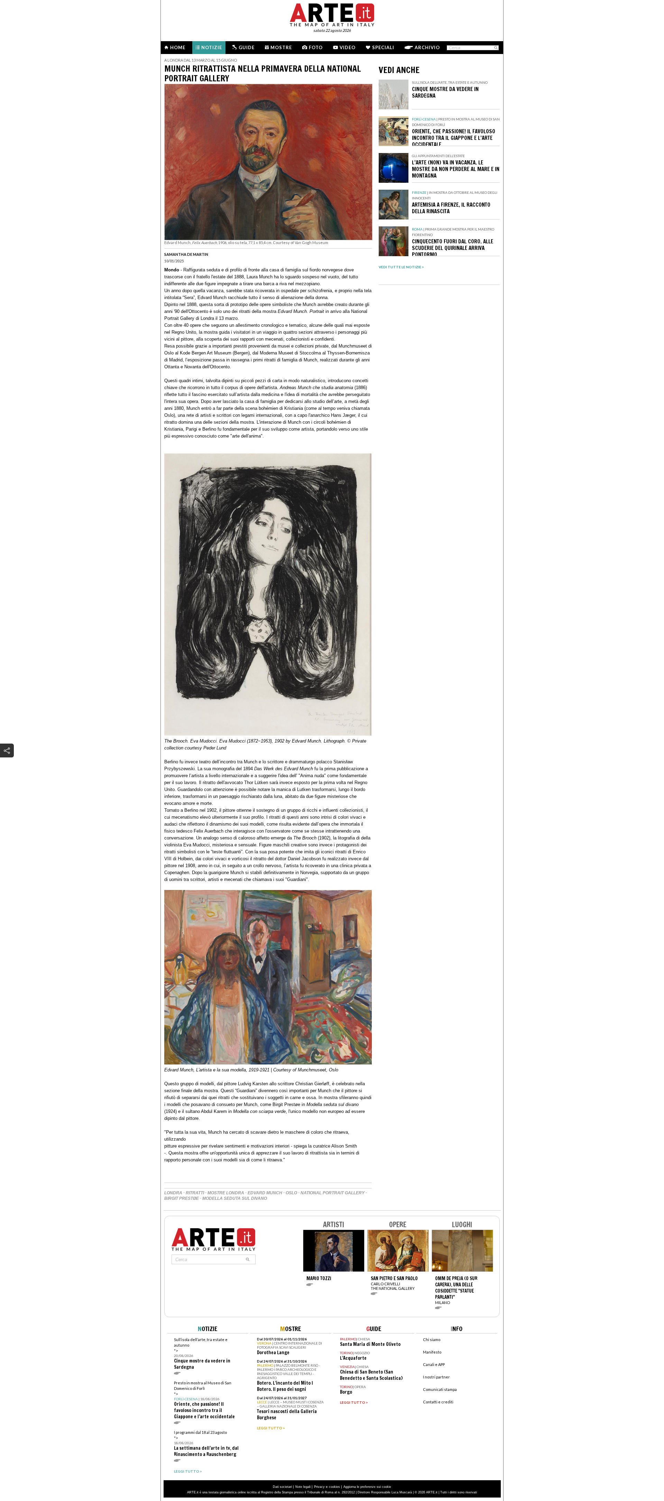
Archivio (427, 47)
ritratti (195, 1192)
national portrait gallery (333, 1192)
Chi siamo (431, 1339)
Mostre (281, 47)
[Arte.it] (332, 13)
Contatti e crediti (438, 1402)
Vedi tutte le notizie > (401, 267)
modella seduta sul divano (234, 1198)
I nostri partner (436, 1377)
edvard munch (265, 1192)
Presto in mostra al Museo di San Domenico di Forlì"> (204, 1400)
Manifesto (432, 1352)
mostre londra (226, 1192)
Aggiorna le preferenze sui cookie (367, 1487)
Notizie (211, 47)
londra (173, 1192)
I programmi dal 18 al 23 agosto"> (206, 1443)
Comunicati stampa (440, 1389)
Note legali (303, 1487)
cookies (334, 1487)
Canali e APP (434, 1364)
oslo (291, 1192)
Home (177, 47)
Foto (316, 47)
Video (348, 47)
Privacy (319, 1487)
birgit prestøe (181, 1198)
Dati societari (282, 1487)
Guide (247, 47)
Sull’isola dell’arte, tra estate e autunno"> (202, 1353)
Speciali (383, 47)
